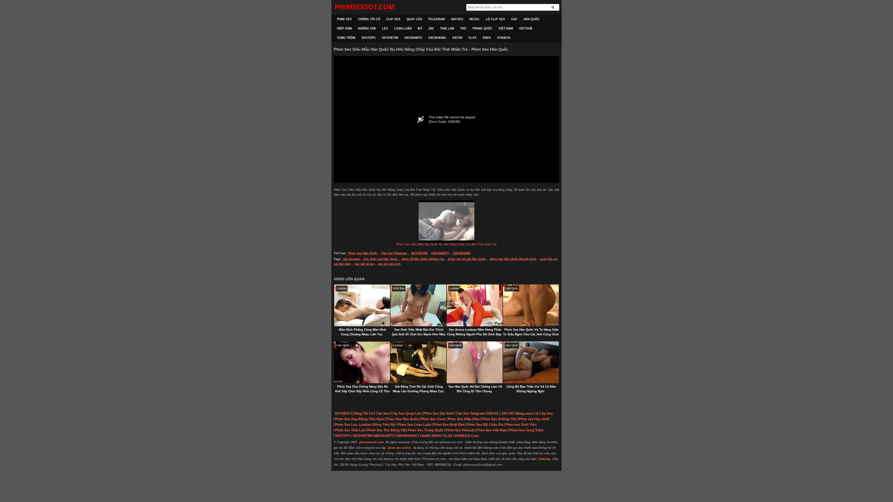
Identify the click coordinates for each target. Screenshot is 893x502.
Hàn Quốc (531, 19)
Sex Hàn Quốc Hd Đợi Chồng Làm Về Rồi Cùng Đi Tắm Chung (475, 389)
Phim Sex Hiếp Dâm (464, 419)
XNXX (487, 38)
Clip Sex (393, 19)
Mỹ (420, 28)
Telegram (436, 19)
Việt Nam (505, 28)
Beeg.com (524, 413)
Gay (514, 19)
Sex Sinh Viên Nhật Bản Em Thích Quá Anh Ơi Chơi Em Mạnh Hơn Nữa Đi (418, 334)
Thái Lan (447, 28)
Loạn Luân (403, 28)
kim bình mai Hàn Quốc (380, 259)
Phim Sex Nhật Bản (449, 424)
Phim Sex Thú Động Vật (386, 430)
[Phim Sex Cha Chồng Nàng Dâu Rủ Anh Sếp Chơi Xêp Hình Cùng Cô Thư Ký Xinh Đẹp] (362, 362)
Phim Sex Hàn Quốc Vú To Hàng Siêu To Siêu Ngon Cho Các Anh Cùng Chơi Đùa (531, 334)
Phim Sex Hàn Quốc (362, 253)
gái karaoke (351, 259)
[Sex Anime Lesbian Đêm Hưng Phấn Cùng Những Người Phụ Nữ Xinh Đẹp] (474, 305)
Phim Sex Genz (433, 419)
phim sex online (399, 447)
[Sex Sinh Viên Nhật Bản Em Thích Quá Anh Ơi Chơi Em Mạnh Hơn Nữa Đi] (418, 305)
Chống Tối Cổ (369, 19)
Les (385, 28)
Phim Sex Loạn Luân (414, 424)
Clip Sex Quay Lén (406, 413)
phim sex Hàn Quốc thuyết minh (513, 259)
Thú (463, 28)
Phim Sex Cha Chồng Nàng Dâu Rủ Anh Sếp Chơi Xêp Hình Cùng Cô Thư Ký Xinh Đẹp (362, 391)
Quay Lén (414, 19)
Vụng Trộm (346, 38)
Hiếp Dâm (344, 28)
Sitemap (544, 459)
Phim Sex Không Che (499, 419)
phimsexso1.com (371, 442)
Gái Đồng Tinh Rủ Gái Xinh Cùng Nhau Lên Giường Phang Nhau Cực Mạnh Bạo (418, 391)
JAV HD (507, 413)
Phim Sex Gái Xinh (438, 413)
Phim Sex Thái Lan (350, 430)
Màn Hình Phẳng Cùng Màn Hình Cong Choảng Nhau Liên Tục (362, 332)
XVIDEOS (504, 38)
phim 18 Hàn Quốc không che (422, 259)
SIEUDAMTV (413, 38)
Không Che (367, 28)
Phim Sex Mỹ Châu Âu (485, 424)
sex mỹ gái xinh (389, 264)
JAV (431, 28)
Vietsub (525, 28)
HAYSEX (457, 19)
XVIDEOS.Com (466, 436)
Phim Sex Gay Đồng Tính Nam (359, 419)
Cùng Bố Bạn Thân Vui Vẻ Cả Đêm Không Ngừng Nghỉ (531, 389)
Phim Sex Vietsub (460, 430)
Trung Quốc (482, 28)
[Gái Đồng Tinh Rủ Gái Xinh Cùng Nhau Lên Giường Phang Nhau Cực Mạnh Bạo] (418, 362)
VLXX (472, 38)
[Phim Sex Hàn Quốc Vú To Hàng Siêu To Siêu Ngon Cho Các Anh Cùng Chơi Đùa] (531, 305)
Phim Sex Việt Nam (491, 430)
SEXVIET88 (390, 38)
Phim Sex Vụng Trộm (526, 430)
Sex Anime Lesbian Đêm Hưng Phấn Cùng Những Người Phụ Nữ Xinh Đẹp (474, 332)
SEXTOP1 (368, 38)
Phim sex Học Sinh (534, 419)
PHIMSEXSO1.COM (365, 6)
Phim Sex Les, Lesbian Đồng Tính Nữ (365, 424)
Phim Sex (344, 19)
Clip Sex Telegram (394, 253)
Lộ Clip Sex (495, 19)
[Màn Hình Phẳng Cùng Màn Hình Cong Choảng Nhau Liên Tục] (362, 305)
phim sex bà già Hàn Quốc (467, 259)
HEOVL (474, 19)
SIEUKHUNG (437, 38)
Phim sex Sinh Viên (520, 424)
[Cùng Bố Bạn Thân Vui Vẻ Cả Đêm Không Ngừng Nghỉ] (531, 362)
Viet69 (457, 38)
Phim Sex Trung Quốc (425, 430)
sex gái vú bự (364, 264)
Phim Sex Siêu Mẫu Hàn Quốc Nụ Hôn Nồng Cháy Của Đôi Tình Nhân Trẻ (446, 244)
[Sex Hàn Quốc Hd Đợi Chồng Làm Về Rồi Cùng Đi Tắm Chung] (474, 362)
